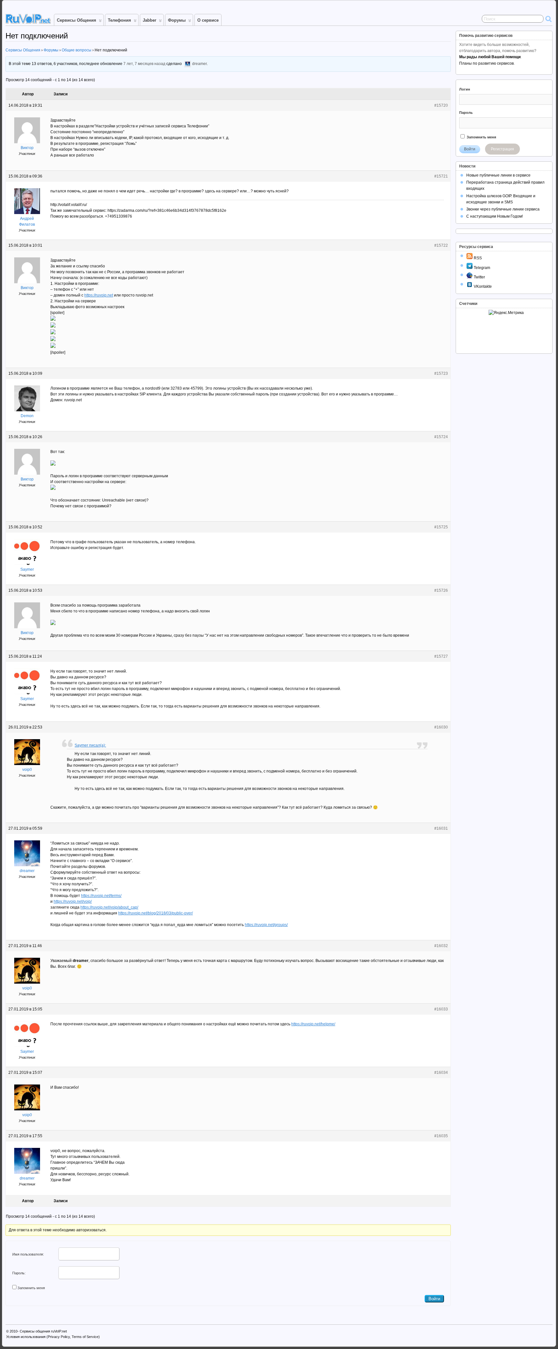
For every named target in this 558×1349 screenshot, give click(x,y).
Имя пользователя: (28, 1254)
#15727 (441, 656)
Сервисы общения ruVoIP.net (43, 1331)
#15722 (441, 245)
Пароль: (19, 1273)
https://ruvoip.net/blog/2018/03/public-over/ (155, 913)
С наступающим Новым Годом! (494, 216)
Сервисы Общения (76, 20)
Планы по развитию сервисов (486, 63)
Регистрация (502, 149)
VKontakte (482, 286)
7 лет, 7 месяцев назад (144, 64)
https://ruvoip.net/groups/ (266, 925)
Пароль (466, 112)
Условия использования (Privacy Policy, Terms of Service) (53, 1337)
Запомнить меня (31, 1288)
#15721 (441, 176)
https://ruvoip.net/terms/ (101, 895)
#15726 (441, 590)
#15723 (441, 373)
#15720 (441, 105)
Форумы (177, 20)
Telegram (481, 267)
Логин (464, 89)
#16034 (441, 1072)
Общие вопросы (76, 50)
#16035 (441, 1136)
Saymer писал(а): (90, 745)
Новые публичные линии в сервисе (498, 175)
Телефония (119, 20)
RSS (477, 258)
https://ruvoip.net (98, 295)
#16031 (441, 828)
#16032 (441, 946)
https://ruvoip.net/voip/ (73, 901)
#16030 (441, 727)
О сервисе (208, 20)
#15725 (441, 527)
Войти (434, 1298)
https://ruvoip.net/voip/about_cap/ (109, 907)
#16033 (441, 1009)
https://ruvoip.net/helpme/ (313, 1024)
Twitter (479, 277)
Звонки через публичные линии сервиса (503, 209)
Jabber (149, 20)
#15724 (441, 437)
